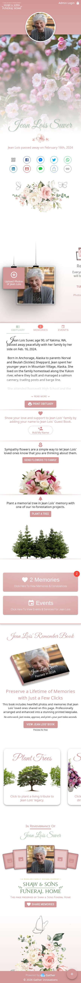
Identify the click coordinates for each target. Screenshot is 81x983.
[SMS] (40, 169)
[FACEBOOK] (27, 160)
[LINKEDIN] (13, 169)
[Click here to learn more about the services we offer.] (40, 886)
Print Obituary (42, 403)
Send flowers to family (40, 460)
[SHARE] (54, 169)
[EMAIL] (27, 169)
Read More (40, 396)
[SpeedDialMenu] (72, 974)
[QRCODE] (13, 160)
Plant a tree (40, 513)
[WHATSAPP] (67, 160)
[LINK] (67, 169)
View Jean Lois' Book (41, 724)
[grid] (40, 275)
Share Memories (42, 904)
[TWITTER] (54, 160)
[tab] (18, 328)
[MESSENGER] (40, 160)
